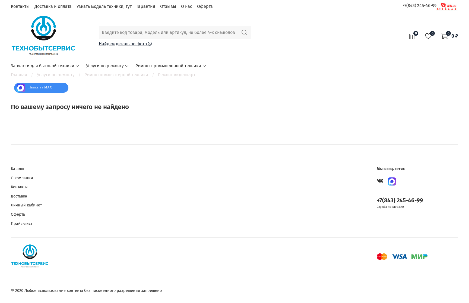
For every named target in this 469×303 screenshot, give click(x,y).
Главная (19, 74)
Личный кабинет (26, 205)
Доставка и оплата (53, 6)
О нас (186, 6)
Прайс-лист (21, 223)
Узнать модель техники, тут (104, 6)
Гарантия (146, 6)
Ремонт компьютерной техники (116, 74)
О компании (22, 178)
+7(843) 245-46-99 (419, 5)
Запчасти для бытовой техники (42, 65)
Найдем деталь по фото (123, 43)
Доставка (19, 196)
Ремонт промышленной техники (168, 65)
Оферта (205, 6)
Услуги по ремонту (105, 65)
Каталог (18, 169)
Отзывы (168, 6)
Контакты (20, 6)
